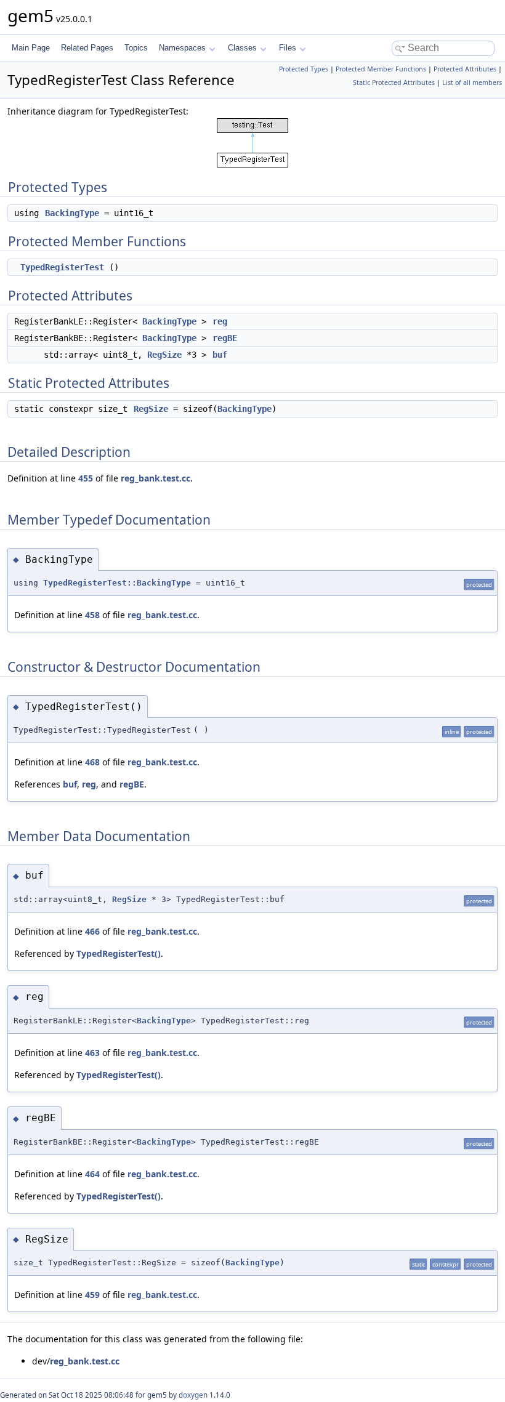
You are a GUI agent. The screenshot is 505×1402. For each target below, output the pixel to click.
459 (92, 1294)
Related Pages (87, 47)
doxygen (193, 1395)
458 (92, 615)
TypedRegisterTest (62, 267)
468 (92, 762)
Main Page (31, 47)
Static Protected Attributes (394, 82)
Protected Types (303, 69)
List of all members (472, 82)
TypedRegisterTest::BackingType (117, 582)
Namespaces (182, 47)
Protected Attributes (465, 69)
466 (92, 931)
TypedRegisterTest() (118, 953)
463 (92, 1052)
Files (287, 47)
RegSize (164, 355)
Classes (242, 47)
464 (92, 1174)
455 (85, 478)
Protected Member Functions (381, 69)
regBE (224, 338)
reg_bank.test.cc (155, 478)
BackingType (72, 213)
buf (219, 355)
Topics (136, 47)
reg (219, 321)
